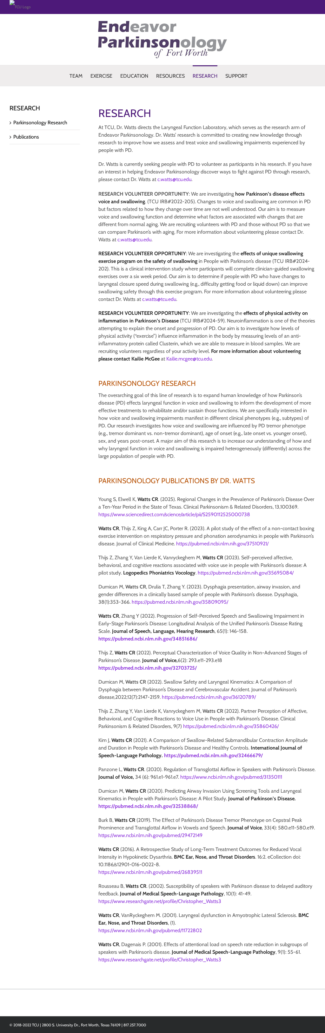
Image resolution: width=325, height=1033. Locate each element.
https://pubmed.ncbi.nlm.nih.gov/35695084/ (246, 573)
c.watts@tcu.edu (174, 179)
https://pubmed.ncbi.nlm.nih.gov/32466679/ (213, 755)
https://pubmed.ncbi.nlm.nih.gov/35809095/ (180, 602)
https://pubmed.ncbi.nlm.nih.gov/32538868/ (148, 806)
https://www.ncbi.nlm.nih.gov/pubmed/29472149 (150, 835)
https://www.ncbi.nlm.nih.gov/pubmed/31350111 (231, 777)
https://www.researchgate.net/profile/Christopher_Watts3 (159, 901)
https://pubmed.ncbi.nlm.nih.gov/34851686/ (147, 639)
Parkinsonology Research (40, 123)
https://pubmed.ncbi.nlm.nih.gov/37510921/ (222, 544)
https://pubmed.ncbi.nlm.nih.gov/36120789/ (209, 697)
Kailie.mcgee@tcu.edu (189, 359)
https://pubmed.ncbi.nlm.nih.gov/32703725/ (147, 668)
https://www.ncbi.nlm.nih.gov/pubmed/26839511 (150, 872)
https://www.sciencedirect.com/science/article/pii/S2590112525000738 (174, 514)
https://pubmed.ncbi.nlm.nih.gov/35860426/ (231, 726)
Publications (26, 137)
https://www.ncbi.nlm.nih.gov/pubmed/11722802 (150, 930)
